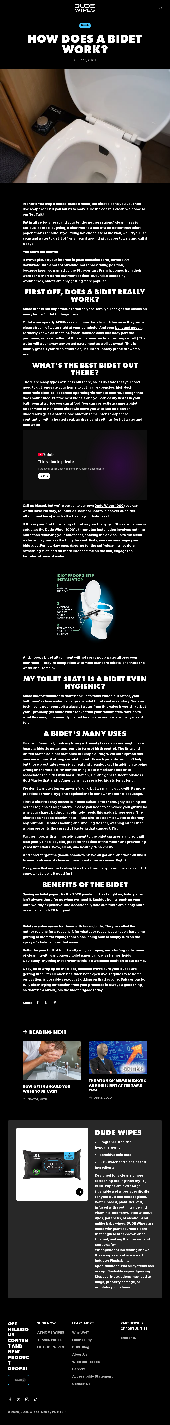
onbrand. (128, 1338)
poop (85, 25)
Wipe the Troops (86, 1362)
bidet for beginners (61, 314)
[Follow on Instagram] (27, 1399)
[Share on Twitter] (46, 1002)
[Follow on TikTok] (35, 1399)
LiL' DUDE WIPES (50, 1347)
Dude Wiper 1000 (109, 506)
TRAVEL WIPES (49, 1340)
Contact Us (81, 1384)
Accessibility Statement (92, 1376)
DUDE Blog (80, 1347)
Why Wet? (80, 1332)
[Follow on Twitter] (18, 1399)
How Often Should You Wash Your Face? (46, 1089)
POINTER (59, 1412)
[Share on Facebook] (37, 1002)
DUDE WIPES (118, 1131)
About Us (80, 1354)
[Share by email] (63, 1002)
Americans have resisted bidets (88, 780)
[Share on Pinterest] (54, 1002)
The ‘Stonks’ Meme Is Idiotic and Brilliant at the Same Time (117, 1085)
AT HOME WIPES (50, 1332)
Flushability (82, 1340)
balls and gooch (128, 328)
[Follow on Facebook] (10, 1399)
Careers (79, 1369)
